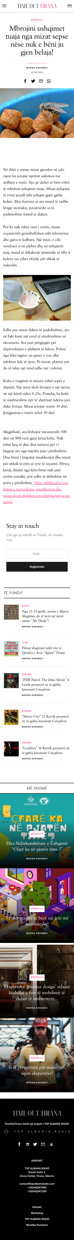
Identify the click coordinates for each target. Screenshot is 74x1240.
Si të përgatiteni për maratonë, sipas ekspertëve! (37, 1071)
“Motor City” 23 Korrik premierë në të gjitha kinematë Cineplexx (45, 719)
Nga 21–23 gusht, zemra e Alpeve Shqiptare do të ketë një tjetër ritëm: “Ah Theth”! (45, 616)
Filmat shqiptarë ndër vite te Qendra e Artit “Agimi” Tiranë (43, 650)
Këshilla (37, 20)
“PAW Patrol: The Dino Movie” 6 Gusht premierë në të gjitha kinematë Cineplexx (45, 685)
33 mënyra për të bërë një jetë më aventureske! (37, 921)
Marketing (37, 1213)
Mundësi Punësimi (37, 1225)
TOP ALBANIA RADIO (37, 1219)
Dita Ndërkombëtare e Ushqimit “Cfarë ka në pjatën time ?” (37, 847)
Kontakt (37, 1207)
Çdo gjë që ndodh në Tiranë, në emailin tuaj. (34, 537)
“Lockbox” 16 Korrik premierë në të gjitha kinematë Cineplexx (46, 750)
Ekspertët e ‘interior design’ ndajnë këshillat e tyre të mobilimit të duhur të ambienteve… (37, 993)
